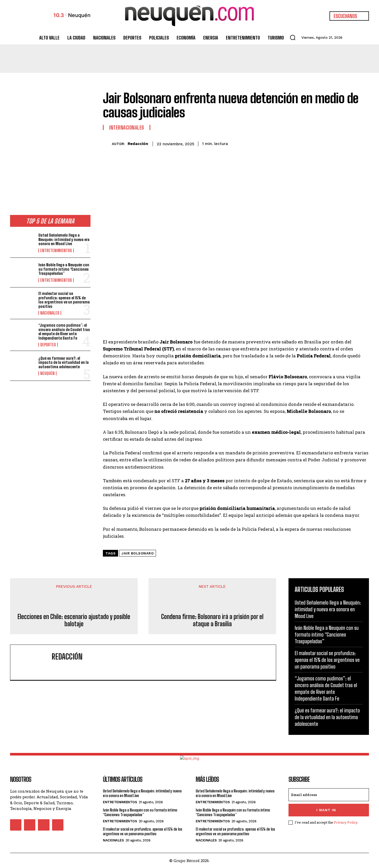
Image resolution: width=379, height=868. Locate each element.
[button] (292, 37)
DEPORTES (48, 345)
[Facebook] (316, 143)
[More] (363, 143)
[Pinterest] (339, 143)
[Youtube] (57, 825)
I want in (326, 810)
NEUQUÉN (47, 373)
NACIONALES (49, 313)
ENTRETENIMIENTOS (56, 250)
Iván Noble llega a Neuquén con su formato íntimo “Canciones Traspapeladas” (63, 269)
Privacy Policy (345, 822)
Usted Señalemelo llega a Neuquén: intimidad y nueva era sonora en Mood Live (63, 239)
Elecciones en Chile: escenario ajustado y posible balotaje (74, 620)
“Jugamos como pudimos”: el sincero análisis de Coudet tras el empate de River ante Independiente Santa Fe (64, 331)
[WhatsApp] (351, 143)
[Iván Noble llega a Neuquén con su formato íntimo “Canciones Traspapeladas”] (22, 272)
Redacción (138, 143)
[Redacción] (107, 144)
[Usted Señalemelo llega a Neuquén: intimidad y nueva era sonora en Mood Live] (22, 243)
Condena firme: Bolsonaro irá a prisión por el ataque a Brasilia (212, 620)
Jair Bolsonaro (137, 553)
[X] (328, 143)
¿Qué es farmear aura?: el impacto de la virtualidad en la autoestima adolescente (63, 362)
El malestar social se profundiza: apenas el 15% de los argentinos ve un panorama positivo (64, 300)
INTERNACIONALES (126, 127)
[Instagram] (29, 825)
